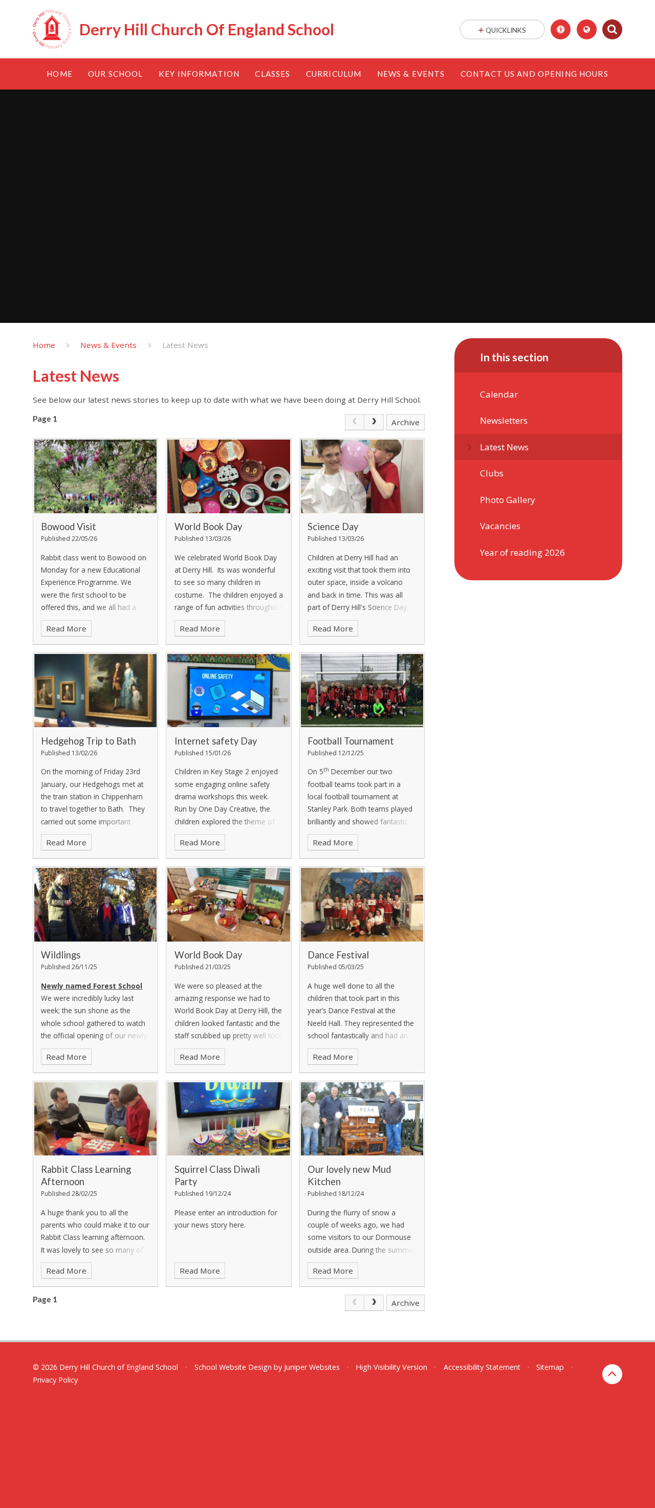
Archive (405, 422)
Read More (66, 628)
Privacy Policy (55, 1380)
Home (44, 345)
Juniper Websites (312, 1367)
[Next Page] (374, 422)
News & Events (108, 345)
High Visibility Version (391, 1367)
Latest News (185, 345)
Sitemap (550, 1367)
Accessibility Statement (482, 1367)
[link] (354, 422)
